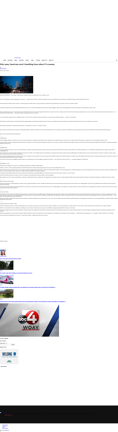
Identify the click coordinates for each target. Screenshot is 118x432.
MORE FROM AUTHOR (15, 258)
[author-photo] (3, 255)
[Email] (24, 72)
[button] (116, 60)
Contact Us (4, 426)
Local (1, 284)
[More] (42, 72)
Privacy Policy (5, 424)
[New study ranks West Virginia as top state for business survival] (6, 269)
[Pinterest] (29, 72)
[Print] (20, 72)
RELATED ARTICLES (5, 258)
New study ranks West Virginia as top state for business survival (16, 273)
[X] (16, 72)
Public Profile (5, 428)
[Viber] (38, 72)
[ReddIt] (33, 72)
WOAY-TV (7, 430)
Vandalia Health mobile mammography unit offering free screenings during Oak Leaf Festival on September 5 (27, 287)
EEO (3, 427)
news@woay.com (8, 414)
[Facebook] (11, 72)
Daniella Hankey (3, 68)
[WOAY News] (17, 57)
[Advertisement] (25, 229)
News (1, 270)
